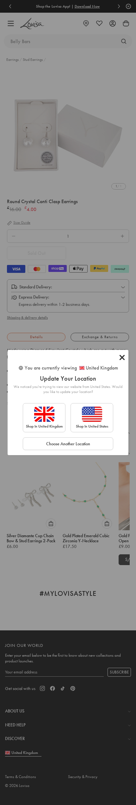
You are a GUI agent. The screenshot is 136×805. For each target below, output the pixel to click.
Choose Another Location (68, 444)
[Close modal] (122, 357)
